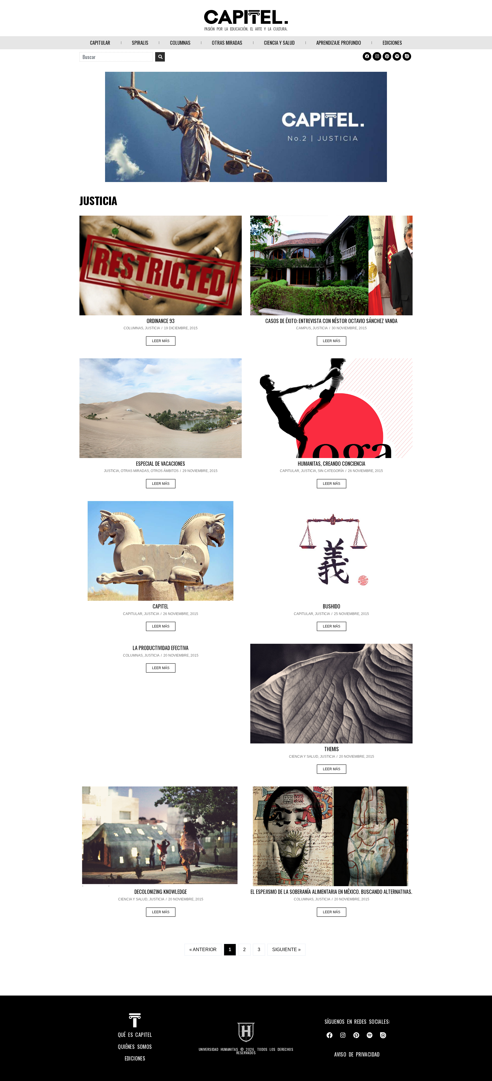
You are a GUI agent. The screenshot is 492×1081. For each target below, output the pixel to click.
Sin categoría (331, 471)
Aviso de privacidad (357, 1054)
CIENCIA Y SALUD (279, 42)
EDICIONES (392, 42)
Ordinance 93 (161, 320)
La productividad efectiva (160, 647)
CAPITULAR (100, 42)
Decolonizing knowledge (160, 891)
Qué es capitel (135, 1034)
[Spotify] (397, 56)
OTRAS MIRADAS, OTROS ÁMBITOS (150, 471)
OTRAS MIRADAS (227, 42)
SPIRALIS (140, 42)
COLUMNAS (180, 42)
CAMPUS (303, 328)
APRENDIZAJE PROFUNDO (338, 42)
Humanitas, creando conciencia (331, 463)
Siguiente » (286, 949)
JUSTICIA (152, 328)
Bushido (331, 606)
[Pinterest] (387, 56)
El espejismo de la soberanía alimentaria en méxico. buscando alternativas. (331, 891)
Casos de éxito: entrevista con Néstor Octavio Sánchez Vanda (331, 320)
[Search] (160, 57)
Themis (331, 749)
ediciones (135, 1058)
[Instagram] (377, 56)
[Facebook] (367, 56)
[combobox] (116, 57)
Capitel (161, 606)
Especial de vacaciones (160, 463)
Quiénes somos (135, 1046)
